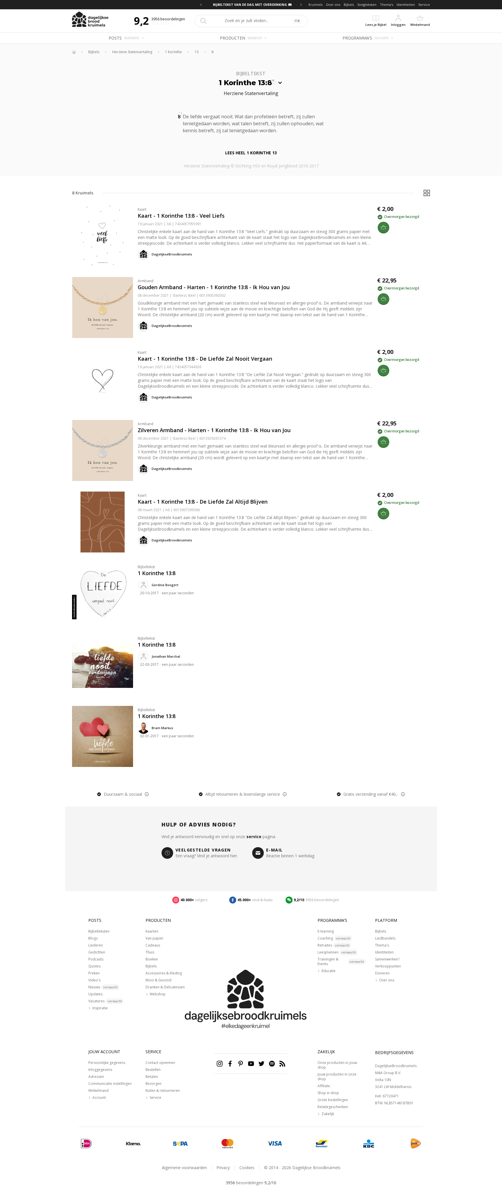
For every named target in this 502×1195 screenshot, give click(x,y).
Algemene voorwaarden (184, 1167)
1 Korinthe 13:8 (156, 573)
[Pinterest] (240, 1064)
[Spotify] (272, 1064)
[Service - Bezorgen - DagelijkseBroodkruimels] (415, 1143)
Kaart (142, 209)
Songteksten (366, 4)
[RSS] (282, 1064)
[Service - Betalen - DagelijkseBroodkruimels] (86, 1143)
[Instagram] (220, 1064)
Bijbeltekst (146, 566)
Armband (145, 280)
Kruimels (315, 4)
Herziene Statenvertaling (132, 52)
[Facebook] (230, 1064)
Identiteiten (406, 4)
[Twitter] (261, 1064)
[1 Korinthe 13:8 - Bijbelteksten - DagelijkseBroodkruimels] (102, 593)
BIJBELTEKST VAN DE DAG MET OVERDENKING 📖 (251, 4)
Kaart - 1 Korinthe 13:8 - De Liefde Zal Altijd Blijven (203, 501)
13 (197, 52)
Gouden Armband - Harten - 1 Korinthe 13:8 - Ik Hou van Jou (214, 287)
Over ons (333, 4)
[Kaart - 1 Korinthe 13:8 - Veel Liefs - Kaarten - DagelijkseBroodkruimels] (102, 235)
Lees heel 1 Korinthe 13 (251, 152)
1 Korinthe (173, 52)
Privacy (223, 1167)
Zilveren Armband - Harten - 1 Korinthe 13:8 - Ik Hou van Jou (214, 430)
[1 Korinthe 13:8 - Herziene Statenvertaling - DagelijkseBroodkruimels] (280, 130)
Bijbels (349, 4)
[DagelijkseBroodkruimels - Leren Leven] (74, 52)
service (253, 836)
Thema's (386, 4)
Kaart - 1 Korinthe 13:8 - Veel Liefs (181, 215)
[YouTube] (251, 1064)
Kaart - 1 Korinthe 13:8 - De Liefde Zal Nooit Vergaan (205, 358)
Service (424, 4)
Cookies (246, 1167)
